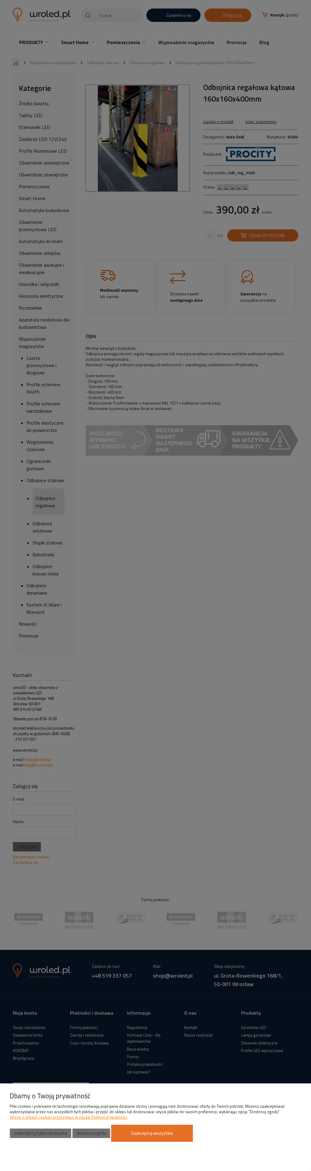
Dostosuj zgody (91, 1133)
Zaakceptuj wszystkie (152, 1133)
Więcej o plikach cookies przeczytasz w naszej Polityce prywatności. (69, 1117)
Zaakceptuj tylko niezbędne (40, 1133)
